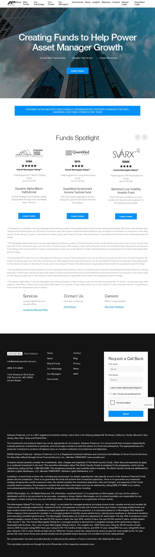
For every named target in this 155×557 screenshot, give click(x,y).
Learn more (77, 70)
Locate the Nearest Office (35, 310)
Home (50, 353)
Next (145, 137)
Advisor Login (125, 3)
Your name (113, 364)
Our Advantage (39, 3)
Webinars (106, 2)
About (18, 2)
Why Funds (26, 3)
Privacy (76, 363)
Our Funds (51, 3)
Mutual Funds (53, 363)
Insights (96, 2)
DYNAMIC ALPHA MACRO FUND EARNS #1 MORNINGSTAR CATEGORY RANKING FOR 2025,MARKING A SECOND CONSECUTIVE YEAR (77, 110)
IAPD (75, 374)
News (88, 2)
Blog (75, 358)
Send (126, 413)
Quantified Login (139, 3)
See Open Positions (114, 307)
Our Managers (63, 3)
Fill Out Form (70, 307)
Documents (77, 2)
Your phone (113, 375)
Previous (138, 137)
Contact (116, 2)
